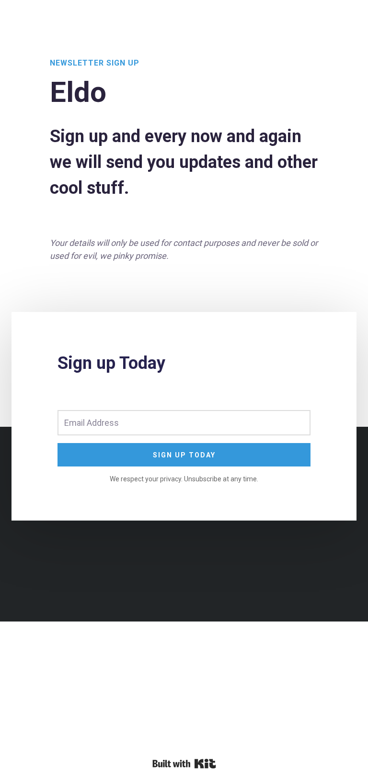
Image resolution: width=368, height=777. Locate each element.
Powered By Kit (184, 763)
